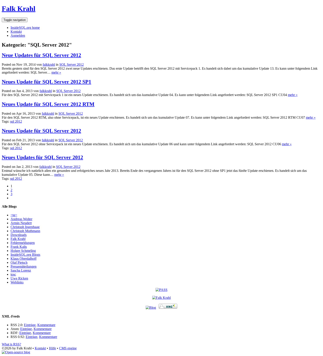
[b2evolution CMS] (16, 352)
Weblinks (17, 282)
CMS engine (68, 348)
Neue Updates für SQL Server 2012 (41, 55)
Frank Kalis (19, 247)
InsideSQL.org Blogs (25, 254)
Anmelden (18, 35)
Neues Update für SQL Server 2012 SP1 (46, 82)
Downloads (19, 235)
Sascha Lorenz (21, 270)
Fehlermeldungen (23, 243)
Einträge (30, 325)
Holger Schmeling (23, 250)
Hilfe (52, 348)
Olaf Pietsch (19, 262)
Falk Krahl (18, 9)
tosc (13, 274)
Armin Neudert (21, 223)
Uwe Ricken (19, 278)
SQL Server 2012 (71, 64)
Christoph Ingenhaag (25, 227)
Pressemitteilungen (23, 266)
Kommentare (46, 325)
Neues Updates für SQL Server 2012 (42, 157)
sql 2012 (16, 121)
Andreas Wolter (21, 219)
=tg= (14, 215)
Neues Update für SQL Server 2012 (41, 131)
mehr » (56, 72)
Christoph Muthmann (25, 231)
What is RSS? (11, 344)
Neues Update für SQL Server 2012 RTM (48, 104)
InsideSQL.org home (25, 27)
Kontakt (16, 31)
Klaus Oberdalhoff (23, 258)
